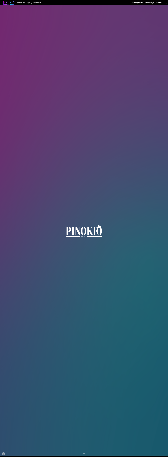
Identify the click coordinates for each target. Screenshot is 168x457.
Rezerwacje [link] (149, 3)
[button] (165, 2)
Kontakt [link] (159, 3)
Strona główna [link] (137, 3)
